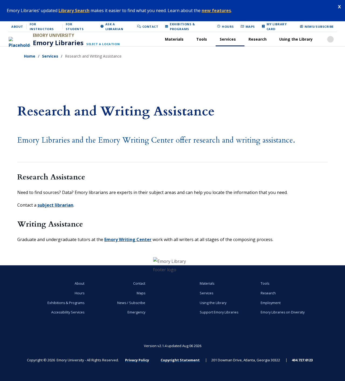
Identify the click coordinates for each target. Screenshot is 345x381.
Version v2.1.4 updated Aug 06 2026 (172, 345)
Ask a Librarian (114, 26)
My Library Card (277, 26)
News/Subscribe (319, 26)
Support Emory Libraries (219, 312)
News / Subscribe (131, 303)
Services (228, 39)
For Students (75, 26)
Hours (228, 26)
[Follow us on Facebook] (48, 332)
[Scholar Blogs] (234, 332)
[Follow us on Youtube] (172, 332)
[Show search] (330, 39)
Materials (174, 39)
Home (29, 56)
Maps (250, 26)
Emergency (136, 312)
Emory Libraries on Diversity (283, 312)
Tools (201, 39)
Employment (271, 303)
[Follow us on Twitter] (110, 332)
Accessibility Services (67, 312)
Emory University (53, 35)
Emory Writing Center (127, 239)
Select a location (103, 44)
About (17, 26)
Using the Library (296, 39)
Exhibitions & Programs (182, 26)
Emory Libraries (58, 43)
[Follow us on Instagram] (296, 332)
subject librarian (55, 205)
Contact (150, 26)
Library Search (73, 10)
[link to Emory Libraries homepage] (172, 265)
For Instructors (42, 26)
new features (216, 10)
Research (258, 39)
